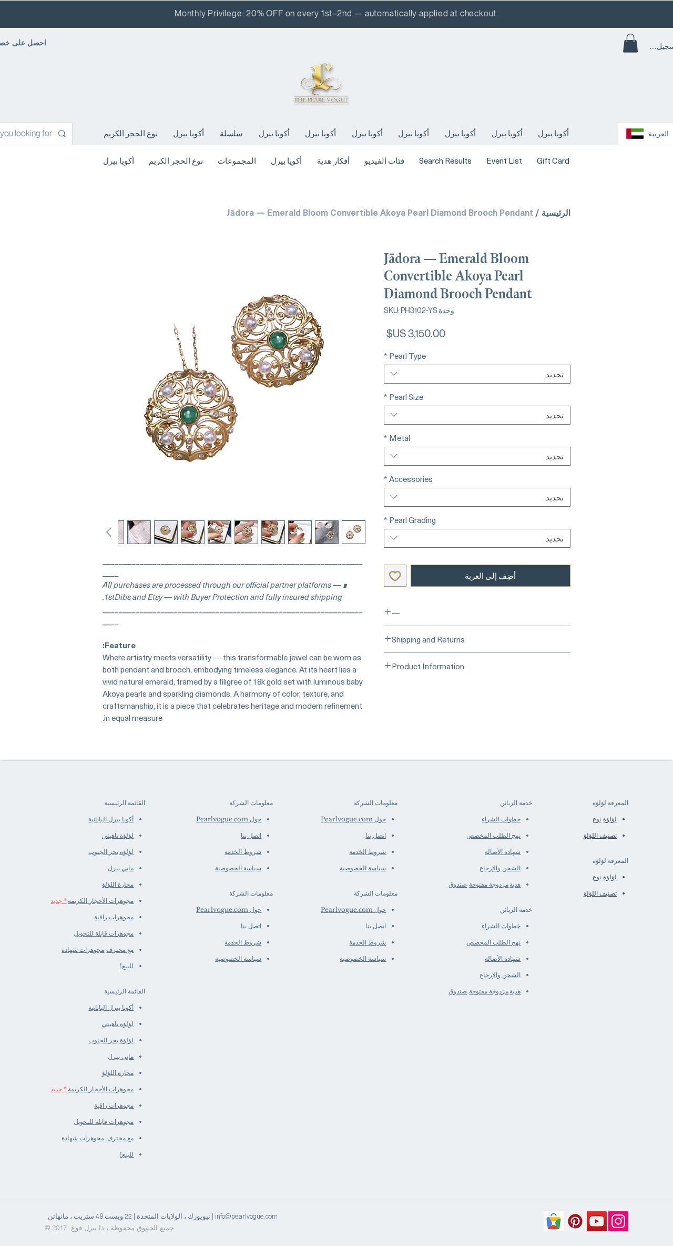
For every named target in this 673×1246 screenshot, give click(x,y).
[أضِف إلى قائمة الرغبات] (395, 576)
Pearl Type (405, 355)
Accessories (408, 479)
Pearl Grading (410, 520)
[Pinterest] (575, 1221)
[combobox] (477, 374)
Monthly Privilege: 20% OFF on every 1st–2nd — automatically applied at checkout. (336, 13)
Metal (397, 438)
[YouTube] (597, 1221)
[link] (630, 43)
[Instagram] (618, 1221)
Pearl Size (403, 396)
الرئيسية (556, 212)
